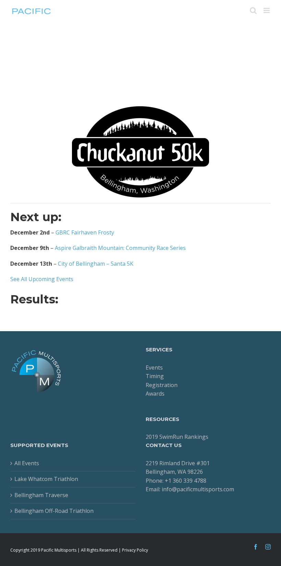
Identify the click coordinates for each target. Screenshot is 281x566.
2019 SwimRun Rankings (177, 437)
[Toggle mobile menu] (267, 10)
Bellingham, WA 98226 (174, 471)
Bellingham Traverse (41, 495)
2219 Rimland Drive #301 (178, 463)
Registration (162, 385)
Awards (155, 393)
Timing (155, 376)
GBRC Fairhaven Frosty (85, 232)
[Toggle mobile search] (253, 10)
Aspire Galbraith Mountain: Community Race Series (120, 248)
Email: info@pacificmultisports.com (190, 489)
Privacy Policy (135, 550)
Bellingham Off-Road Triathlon (54, 511)
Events (154, 367)
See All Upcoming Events (41, 279)
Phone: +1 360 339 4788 (176, 480)
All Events (26, 463)
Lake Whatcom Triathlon (46, 479)
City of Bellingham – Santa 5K (95, 263)
